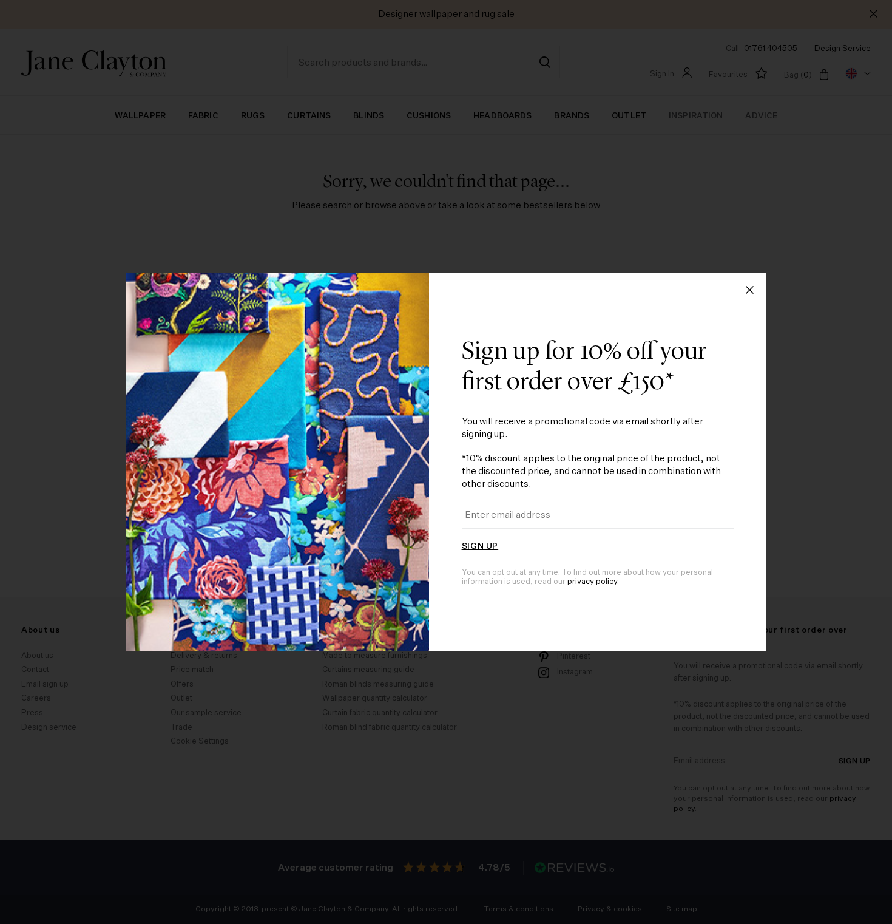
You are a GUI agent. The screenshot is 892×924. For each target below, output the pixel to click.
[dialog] (446, 462)
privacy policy (592, 582)
